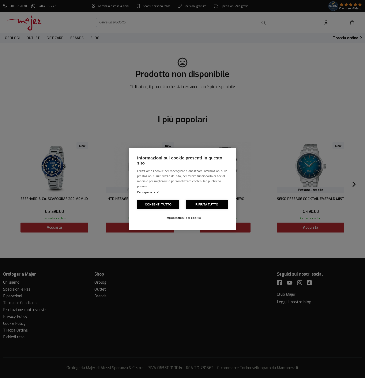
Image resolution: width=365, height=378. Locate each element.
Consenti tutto (158, 204)
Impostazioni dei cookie (183, 217)
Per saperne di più (148, 192)
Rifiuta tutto (206, 204)
